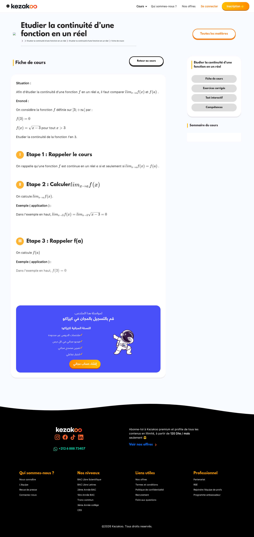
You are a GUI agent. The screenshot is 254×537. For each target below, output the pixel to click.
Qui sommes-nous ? (164, 5)
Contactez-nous (28, 495)
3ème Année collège (88, 505)
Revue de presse (28, 489)
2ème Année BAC (86, 489)
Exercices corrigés (214, 88)
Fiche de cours (214, 78)
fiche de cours (117, 40)
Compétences (214, 107)
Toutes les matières (214, 34)
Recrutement (142, 495)
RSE (196, 484)
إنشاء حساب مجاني (85, 364)
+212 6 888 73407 (72, 449)
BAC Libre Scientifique (89, 479)
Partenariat (199, 479)
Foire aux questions (145, 500)
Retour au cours (146, 60)
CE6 (79, 510)
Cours (140, 5)
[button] (8, 6)
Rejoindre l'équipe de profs (208, 489)
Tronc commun (85, 500)
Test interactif (214, 97)
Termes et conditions (146, 484)
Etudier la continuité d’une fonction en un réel (46, 40)
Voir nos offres (141, 445)
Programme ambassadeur (207, 495)
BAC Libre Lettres (86, 484)
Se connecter (209, 5)
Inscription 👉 (235, 5)
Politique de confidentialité (149, 489)
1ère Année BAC (86, 495)
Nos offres (188, 5)
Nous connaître (27, 479)
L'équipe (23, 484)
